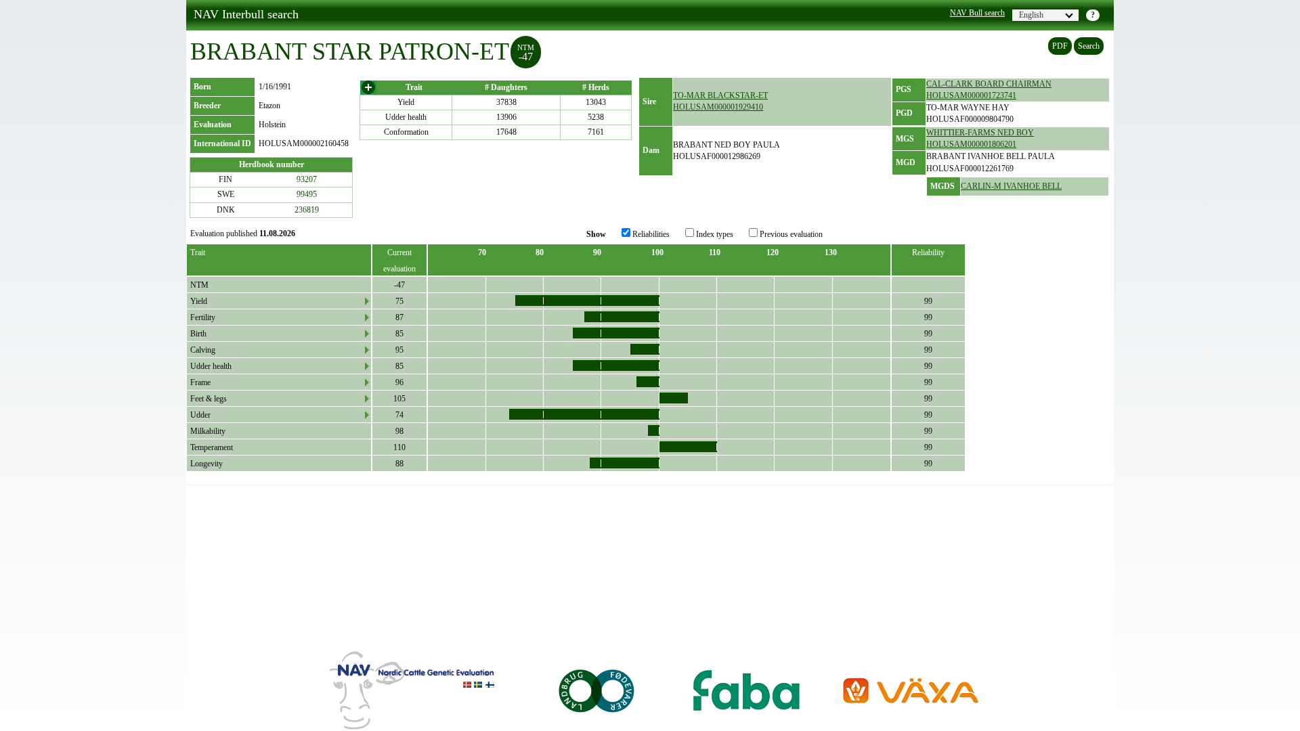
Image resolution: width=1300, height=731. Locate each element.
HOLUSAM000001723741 (971, 95)
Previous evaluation (790, 234)
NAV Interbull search (246, 14)
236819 (307, 210)
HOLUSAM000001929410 (718, 107)
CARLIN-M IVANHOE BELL (1011, 186)
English (1031, 15)
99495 (307, 194)
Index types (713, 234)
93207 (307, 179)
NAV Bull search (977, 13)
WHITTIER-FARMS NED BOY (980, 132)
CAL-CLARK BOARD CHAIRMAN (989, 84)
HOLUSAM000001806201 (971, 144)
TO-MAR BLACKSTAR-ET (720, 95)
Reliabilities (650, 234)
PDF (1060, 46)
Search (1089, 46)
